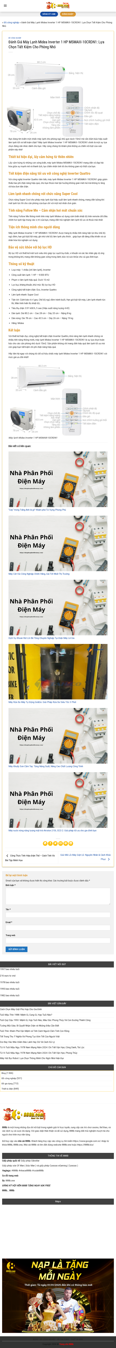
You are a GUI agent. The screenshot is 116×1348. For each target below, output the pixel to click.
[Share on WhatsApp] (45, 843)
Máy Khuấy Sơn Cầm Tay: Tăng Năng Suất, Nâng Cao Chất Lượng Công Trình (45, 766)
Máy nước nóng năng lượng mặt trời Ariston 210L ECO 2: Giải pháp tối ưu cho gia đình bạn (52, 830)
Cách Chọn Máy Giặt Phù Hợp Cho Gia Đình (21, 1009)
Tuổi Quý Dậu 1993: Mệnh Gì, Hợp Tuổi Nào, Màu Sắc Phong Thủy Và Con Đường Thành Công (45, 1020)
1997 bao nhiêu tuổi (9, 969)
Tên (8, 909)
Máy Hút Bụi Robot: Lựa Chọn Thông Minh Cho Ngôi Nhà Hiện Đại (32, 1058)
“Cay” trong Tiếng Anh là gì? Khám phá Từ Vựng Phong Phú (37, 509)
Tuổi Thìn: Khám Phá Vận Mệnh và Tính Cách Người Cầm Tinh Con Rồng (34, 1031)
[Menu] (5, 6)
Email (9, 922)
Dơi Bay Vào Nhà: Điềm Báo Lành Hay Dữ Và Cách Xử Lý (27, 1042)
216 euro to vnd (7, 975)
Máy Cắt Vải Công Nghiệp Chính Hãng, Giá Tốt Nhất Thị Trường (38, 574)
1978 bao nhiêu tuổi (9, 982)
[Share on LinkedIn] (70, 843)
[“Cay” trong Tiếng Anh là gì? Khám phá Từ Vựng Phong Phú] (58, 479)
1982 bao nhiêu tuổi (9, 995)
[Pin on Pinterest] (65, 843)
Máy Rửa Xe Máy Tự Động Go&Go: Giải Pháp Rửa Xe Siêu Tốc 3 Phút (42, 702)
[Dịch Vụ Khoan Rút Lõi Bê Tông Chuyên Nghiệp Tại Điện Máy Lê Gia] (58, 607)
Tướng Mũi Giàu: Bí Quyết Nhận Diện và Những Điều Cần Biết (29, 1025)
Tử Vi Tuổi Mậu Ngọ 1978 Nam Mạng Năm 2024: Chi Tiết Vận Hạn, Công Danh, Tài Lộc (42, 1047)
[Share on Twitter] (55, 843)
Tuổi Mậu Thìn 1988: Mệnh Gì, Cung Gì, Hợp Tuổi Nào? (26, 1014)
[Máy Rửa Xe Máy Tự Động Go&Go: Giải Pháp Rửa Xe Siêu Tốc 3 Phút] (58, 672)
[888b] (58, 6)
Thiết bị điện (7, 1089)
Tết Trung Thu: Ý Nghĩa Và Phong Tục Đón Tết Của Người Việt (30, 1036)
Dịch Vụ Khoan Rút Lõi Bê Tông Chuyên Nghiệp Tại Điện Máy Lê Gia (41, 638)
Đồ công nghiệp (11, 22)
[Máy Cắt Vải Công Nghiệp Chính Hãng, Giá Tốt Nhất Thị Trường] (58, 543)
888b (4, 1190)
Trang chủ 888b (66, 1344)
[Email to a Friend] (60, 843)
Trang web (10, 935)
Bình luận (11, 885)
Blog (4, 1073)
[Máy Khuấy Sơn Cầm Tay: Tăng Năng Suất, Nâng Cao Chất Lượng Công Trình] (58, 736)
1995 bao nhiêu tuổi (9, 989)
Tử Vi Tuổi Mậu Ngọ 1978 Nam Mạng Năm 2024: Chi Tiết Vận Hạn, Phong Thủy (38, 1053)
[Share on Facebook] (50, 843)
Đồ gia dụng (7, 1083)
